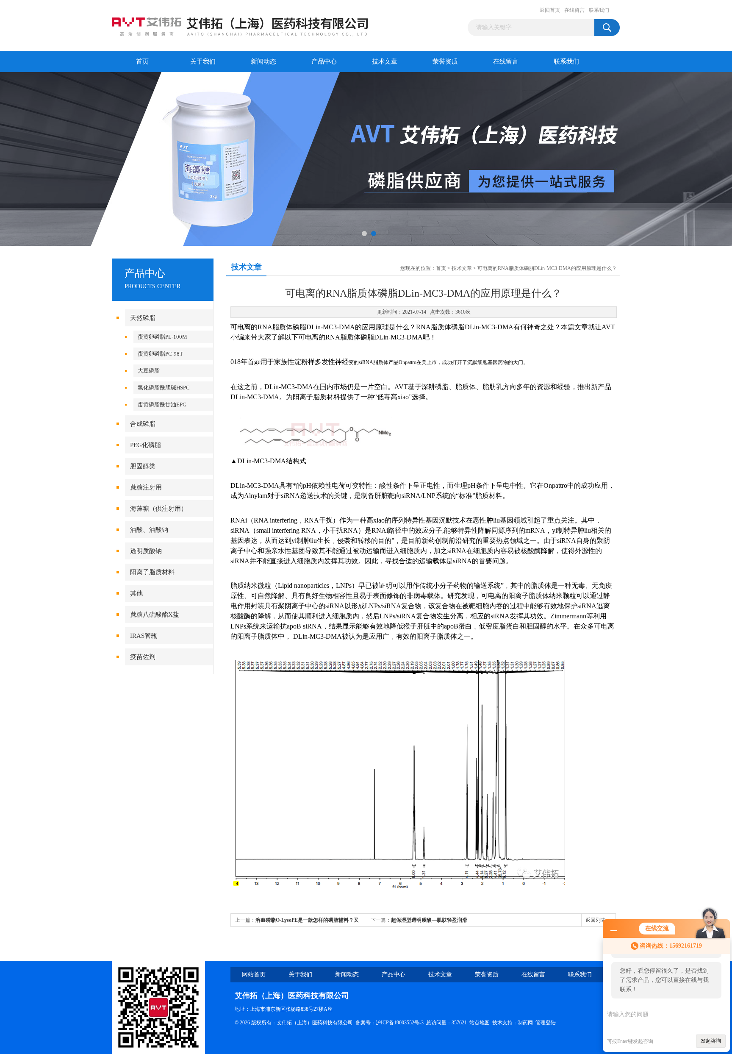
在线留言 (574, 10)
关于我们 (203, 61)
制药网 (525, 1023)
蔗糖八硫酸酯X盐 (154, 614)
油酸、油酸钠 (149, 529)
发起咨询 (711, 1041)
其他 (136, 593)
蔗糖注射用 (146, 487)
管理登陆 (545, 1023)
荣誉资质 (445, 61)
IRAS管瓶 (143, 635)
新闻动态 (263, 61)
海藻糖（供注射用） (158, 508)
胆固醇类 (142, 466)
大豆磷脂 (149, 370)
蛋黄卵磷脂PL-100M (162, 337)
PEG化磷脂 (145, 445)
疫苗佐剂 (142, 657)
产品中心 (324, 61)
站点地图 (479, 1023)
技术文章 (384, 61)
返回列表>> (598, 920)
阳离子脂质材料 (152, 572)
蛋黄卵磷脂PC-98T (160, 353)
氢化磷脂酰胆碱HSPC (164, 387)
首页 (142, 61)
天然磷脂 (142, 317)
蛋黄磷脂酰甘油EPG (162, 404)
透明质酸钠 (146, 551)
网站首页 (254, 974)
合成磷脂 (142, 423)
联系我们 (599, 10)
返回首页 (550, 10)
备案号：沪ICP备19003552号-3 (389, 1023)
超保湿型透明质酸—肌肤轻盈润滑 (429, 920)
